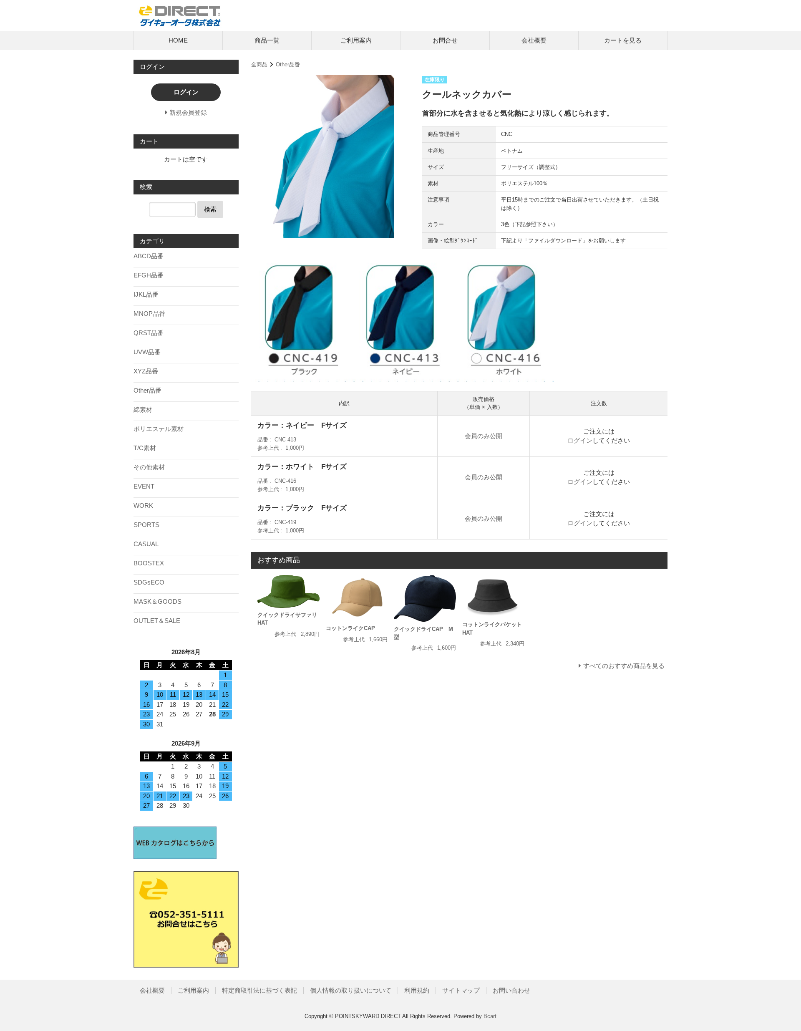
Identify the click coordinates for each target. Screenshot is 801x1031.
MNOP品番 (149, 313)
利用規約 (416, 990)
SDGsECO (149, 582)
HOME (178, 40)
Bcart (490, 1016)
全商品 (259, 64)
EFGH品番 (149, 275)
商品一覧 (267, 40)
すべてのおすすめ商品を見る (624, 665)
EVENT (144, 486)
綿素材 (143, 409)
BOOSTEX (149, 563)
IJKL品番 (146, 294)
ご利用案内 (356, 40)
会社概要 (534, 40)
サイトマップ (461, 990)
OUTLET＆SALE (157, 620)
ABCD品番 (149, 256)
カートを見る (623, 40)
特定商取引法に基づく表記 (259, 990)
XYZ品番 (146, 371)
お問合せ (445, 40)
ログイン (579, 440)
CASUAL (146, 543)
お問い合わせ (511, 990)
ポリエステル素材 (159, 428)
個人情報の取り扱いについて (350, 990)
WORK (143, 505)
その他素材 (149, 467)
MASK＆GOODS (157, 601)
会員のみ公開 (483, 435)
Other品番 (288, 64)
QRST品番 (149, 332)
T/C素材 (145, 447)
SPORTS (146, 524)
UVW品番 (147, 351)
